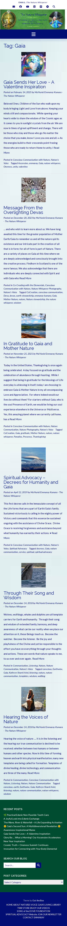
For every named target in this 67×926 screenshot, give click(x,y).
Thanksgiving (39, 436)
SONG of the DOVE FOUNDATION (33, 911)
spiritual (30, 551)
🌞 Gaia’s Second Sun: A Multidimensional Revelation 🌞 (32, 826)
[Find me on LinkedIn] (34, 6)
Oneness (8, 166)
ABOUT (17, 905)
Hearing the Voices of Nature (26, 719)
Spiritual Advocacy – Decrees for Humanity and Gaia (31, 482)
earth (16, 787)
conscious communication (51, 292)
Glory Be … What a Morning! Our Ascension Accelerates (32, 837)
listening (33, 672)
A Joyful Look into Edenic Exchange (21, 818)
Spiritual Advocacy (18, 548)
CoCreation (32, 292)
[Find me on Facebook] (20, 6)
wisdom (17, 302)
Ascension (23, 163)
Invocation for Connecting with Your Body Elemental (30, 848)
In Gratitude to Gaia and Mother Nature (28, 346)
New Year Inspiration (14, 841)
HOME (9, 905)
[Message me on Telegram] (47, 6)
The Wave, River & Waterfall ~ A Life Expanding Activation (33, 822)
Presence (27, 436)
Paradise (18, 436)
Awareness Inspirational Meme (19, 830)
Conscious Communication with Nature (31, 159)
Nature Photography (29, 429)
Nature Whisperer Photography (46, 288)
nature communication (30, 790)
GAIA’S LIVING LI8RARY (49, 905)
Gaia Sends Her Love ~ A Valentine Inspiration (29, 84)
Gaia (41, 163)
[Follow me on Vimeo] (41, 6)
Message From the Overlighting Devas (23, 210)
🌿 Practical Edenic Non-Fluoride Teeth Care (26, 814)
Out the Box (38, 900)
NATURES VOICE (29, 905)
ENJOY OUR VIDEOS (40, 908)
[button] (33, 34)
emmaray (33, 163)
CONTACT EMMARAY (33, 918)
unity (15, 166)
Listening (33, 665)
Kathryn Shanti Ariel (18, 672)
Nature (42, 665)
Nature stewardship (35, 299)
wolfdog (41, 676)
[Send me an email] (13, 6)
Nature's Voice (10, 292)
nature (22, 299)
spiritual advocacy (43, 551)
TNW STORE (23, 908)
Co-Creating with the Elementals (28, 285)
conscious (47, 669)
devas (12, 295)
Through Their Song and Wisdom (29, 595)
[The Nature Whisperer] (33, 19)
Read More (25, 278)
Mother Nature (11, 299)
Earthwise (57, 669)
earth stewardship (25, 295)
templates (23, 676)
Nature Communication (40, 783)
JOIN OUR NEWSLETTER (49, 914)
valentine (23, 166)
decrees (40, 548)
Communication (20, 665)
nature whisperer (52, 163)
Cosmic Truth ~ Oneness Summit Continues (26, 845)
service (22, 551)
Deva (6, 295)
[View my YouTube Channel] (27, 6)
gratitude (25, 433)
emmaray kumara (43, 295)
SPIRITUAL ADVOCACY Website (21, 914)
